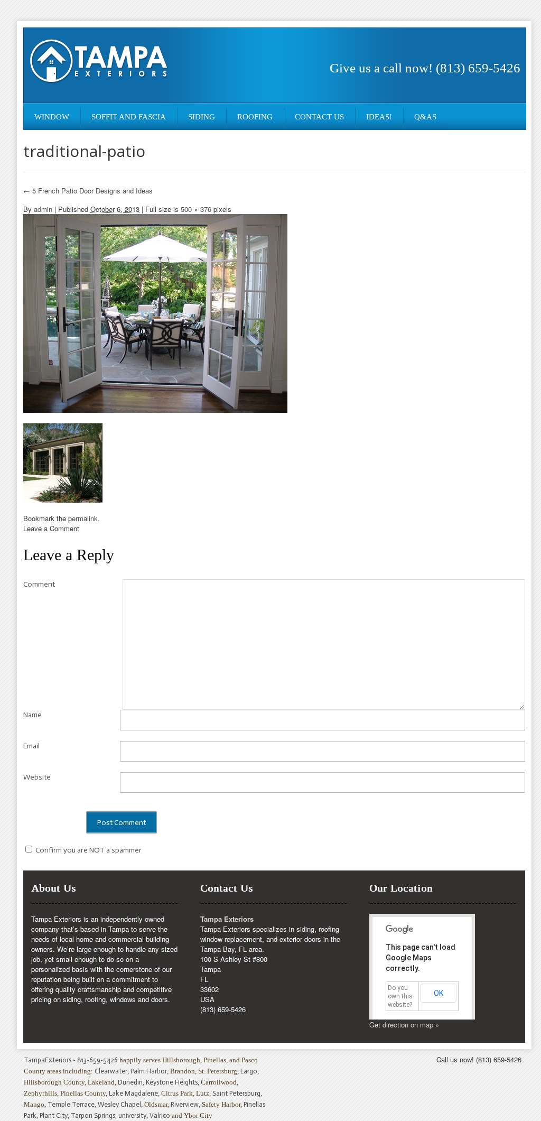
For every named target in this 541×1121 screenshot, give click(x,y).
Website (37, 777)
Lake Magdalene (133, 1093)
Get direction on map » (404, 1025)
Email (31, 746)
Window (51, 117)
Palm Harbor (148, 1071)
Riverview (185, 1104)
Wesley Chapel (119, 1104)
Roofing (255, 117)
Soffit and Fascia (128, 117)
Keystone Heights (172, 1082)
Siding (201, 117)
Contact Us (319, 117)
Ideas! (379, 117)
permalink (83, 518)
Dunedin (130, 1082)
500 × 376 (196, 209)
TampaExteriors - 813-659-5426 (71, 1060)
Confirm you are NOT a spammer (88, 850)
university (132, 1115)
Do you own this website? (400, 996)
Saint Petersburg (236, 1093)
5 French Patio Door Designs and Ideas (88, 191)
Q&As (425, 117)
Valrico (160, 1115)
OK (438, 993)
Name (32, 714)
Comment (39, 584)
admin (43, 209)
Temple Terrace (71, 1104)
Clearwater (111, 1071)
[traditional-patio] (155, 312)
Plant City (54, 1115)
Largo (248, 1071)
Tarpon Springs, (94, 1115)
